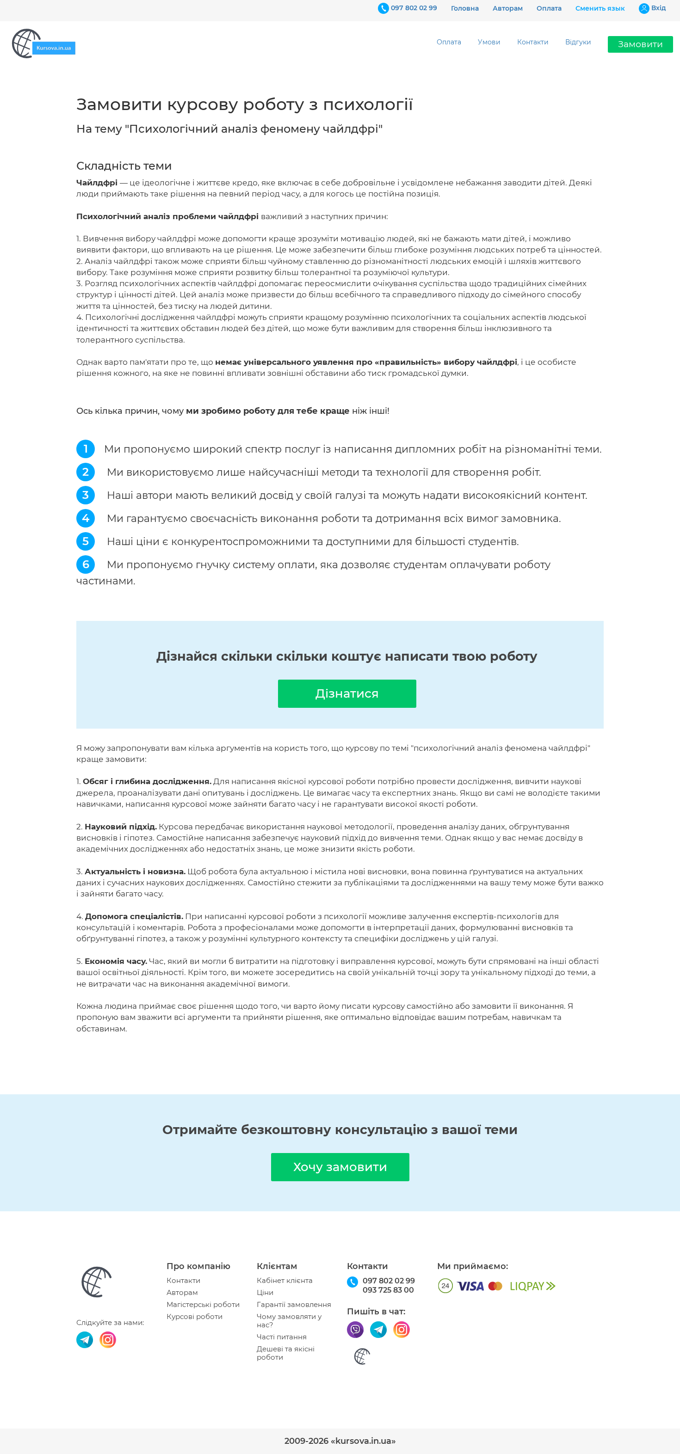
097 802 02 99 (414, 8)
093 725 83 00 (388, 1290)
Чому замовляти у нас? (289, 1321)
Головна (465, 8)
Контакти (533, 42)
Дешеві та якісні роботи (286, 1353)
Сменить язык (600, 8)
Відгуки (578, 42)
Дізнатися (347, 693)
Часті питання (282, 1337)
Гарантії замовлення (294, 1305)
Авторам (508, 8)
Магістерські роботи (203, 1305)
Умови (489, 42)
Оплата (549, 8)
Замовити (640, 44)
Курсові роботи (195, 1317)
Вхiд (658, 8)
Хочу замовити (340, 1167)
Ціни (265, 1292)
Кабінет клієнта (285, 1280)
